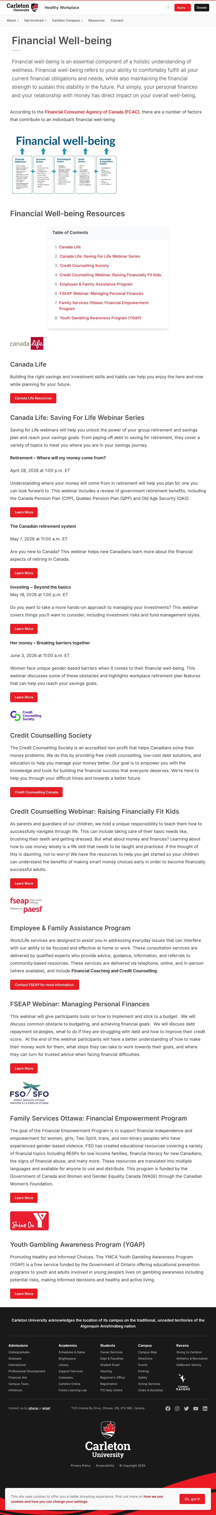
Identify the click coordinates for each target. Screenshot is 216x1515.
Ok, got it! (192, 1499)
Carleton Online (69, 1384)
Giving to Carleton (189, 1352)
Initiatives (15, 1390)
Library (64, 1365)
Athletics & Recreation (192, 1358)
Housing (106, 1371)
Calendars (66, 1377)
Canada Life (70, 247)
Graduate (14, 1358)
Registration (108, 1384)
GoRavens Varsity (188, 1365)
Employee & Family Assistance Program (96, 284)
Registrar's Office (112, 1377)
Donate (202, 7)
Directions (145, 1358)
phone (34, 1408)
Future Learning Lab (73, 1390)
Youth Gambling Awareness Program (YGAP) (101, 318)
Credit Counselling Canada (36, 792)
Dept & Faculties (111, 1358)
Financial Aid (17, 1377)
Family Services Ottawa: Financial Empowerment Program (103, 306)
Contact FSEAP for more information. (45, 985)
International (17, 1365)
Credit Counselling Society (84, 265)
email (46, 1408)
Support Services (71, 1371)
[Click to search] (168, 7)
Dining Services (149, 1384)
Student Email (110, 1365)
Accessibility (105, 1465)
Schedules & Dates (72, 1352)
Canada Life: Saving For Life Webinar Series (100, 256)
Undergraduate (19, 1352)
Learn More (24, 512)
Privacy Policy (81, 1465)
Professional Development (26, 1371)
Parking (143, 1371)
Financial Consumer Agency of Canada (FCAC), (93, 111)
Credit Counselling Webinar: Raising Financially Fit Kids (110, 275)
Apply (181, 7)
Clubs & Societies (150, 1390)
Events (143, 1365)
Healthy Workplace (62, 7)
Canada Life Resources (33, 398)
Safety (142, 1377)
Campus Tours (18, 1384)
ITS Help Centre (111, 1390)
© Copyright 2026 (132, 1465)
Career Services (111, 1352)
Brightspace (67, 1358)
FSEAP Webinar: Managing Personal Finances (101, 293)
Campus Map (147, 1352)
